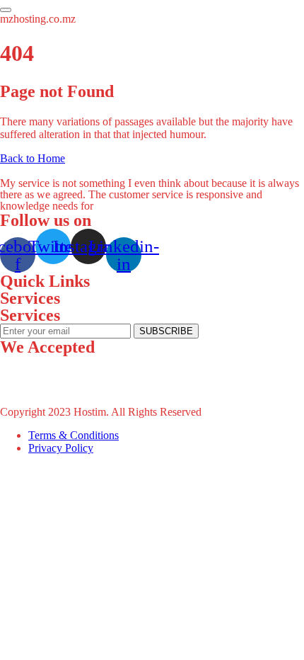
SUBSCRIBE (166, 331)
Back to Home (32, 158)
